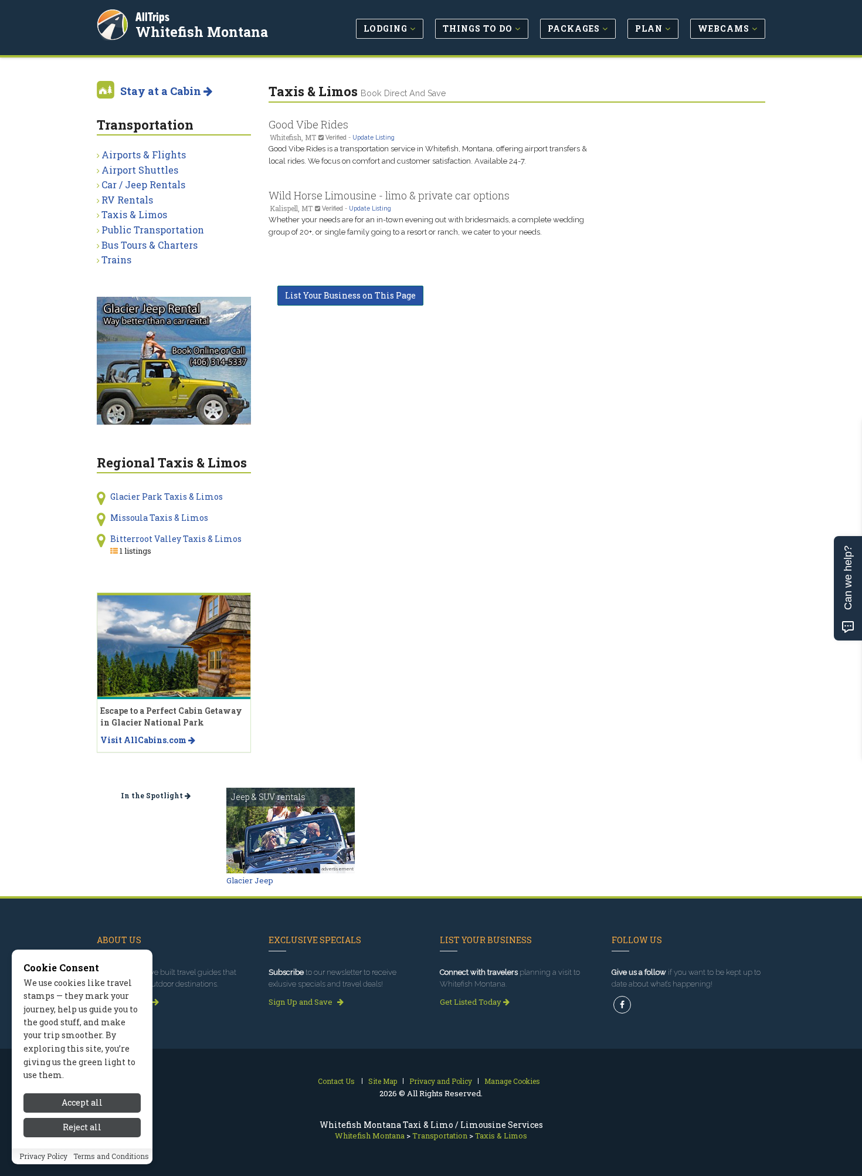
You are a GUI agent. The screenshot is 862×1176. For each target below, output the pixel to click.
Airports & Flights (143, 154)
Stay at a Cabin (161, 91)
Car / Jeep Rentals (143, 184)
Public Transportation (152, 229)
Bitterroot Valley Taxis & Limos (176, 538)
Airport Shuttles (139, 170)
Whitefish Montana (201, 31)
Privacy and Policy (440, 1081)
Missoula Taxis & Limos (159, 517)
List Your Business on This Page (350, 295)
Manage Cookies (512, 1081)
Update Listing (373, 137)
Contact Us (336, 1081)
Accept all (82, 1102)
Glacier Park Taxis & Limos (166, 496)
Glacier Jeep (249, 880)
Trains (116, 259)
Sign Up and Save (301, 1002)
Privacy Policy (43, 1156)
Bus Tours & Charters (149, 245)
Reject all (82, 1127)
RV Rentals (127, 200)
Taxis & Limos (134, 214)
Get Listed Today (471, 1002)
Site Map (382, 1081)
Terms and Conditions (111, 1156)
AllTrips (152, 16)
